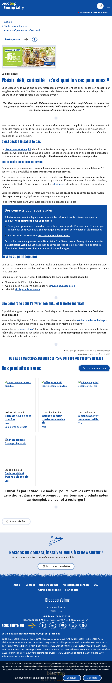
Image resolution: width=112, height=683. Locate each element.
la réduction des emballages (91, 320)
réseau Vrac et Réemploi (18, 149)
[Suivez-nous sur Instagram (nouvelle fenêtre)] (73, 625)
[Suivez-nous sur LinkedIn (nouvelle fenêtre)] (52, 625)
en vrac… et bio (25, 329)
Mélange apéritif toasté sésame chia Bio (53, 419)
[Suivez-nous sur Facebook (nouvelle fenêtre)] (42, 625)
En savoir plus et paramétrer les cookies (35, 678)
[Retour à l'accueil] (9, 3)
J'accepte (92, 678)
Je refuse (72, 678)
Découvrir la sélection (94, 368)
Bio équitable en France (27, 289)
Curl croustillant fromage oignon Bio (17, 475)
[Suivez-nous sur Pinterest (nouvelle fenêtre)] (83, 625)
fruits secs (59, 184)
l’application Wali (16, 244)
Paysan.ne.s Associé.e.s (62, 286)
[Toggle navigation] (108, 7)
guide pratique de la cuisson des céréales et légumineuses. (71, 229)
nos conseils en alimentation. (54, 235)
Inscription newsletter (58, 566)
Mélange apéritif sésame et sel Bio (88, 417)
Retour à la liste (17, 521)
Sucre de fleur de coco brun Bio (18, 417)
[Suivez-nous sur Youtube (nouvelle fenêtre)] (62, 625)
